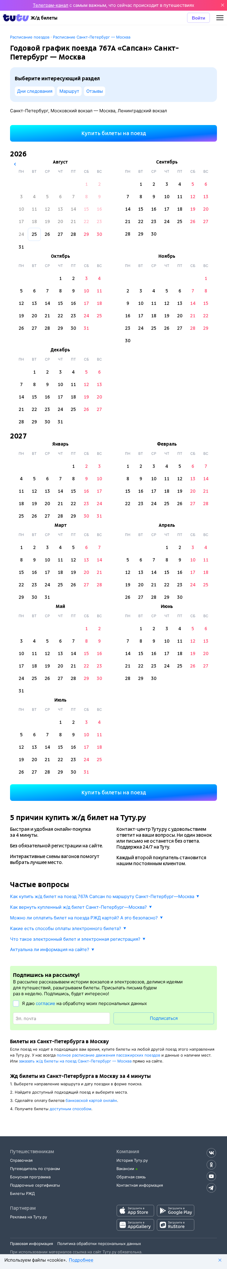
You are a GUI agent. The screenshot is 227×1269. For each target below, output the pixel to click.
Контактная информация (139, 1185)
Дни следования (34, 91)
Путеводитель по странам (35, 1168)
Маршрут (69, 91)
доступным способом (70, 1108)
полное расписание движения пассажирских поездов (108, 1055)
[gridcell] (86, 184)
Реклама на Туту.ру (28, 1216)
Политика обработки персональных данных (99, 1243)
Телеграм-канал (50, 5)
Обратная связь (131, 1176)
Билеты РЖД (22, 1193)
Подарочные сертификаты (35, 1185)
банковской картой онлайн (91, 1100)
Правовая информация (31, 1243)
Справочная (21, 1160)
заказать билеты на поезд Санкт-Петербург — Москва (75, 1061)
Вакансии (125, 1168)
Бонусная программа (30, 1176)
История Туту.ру (132, 1160)
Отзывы (94, 91)
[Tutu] (16, 18)
